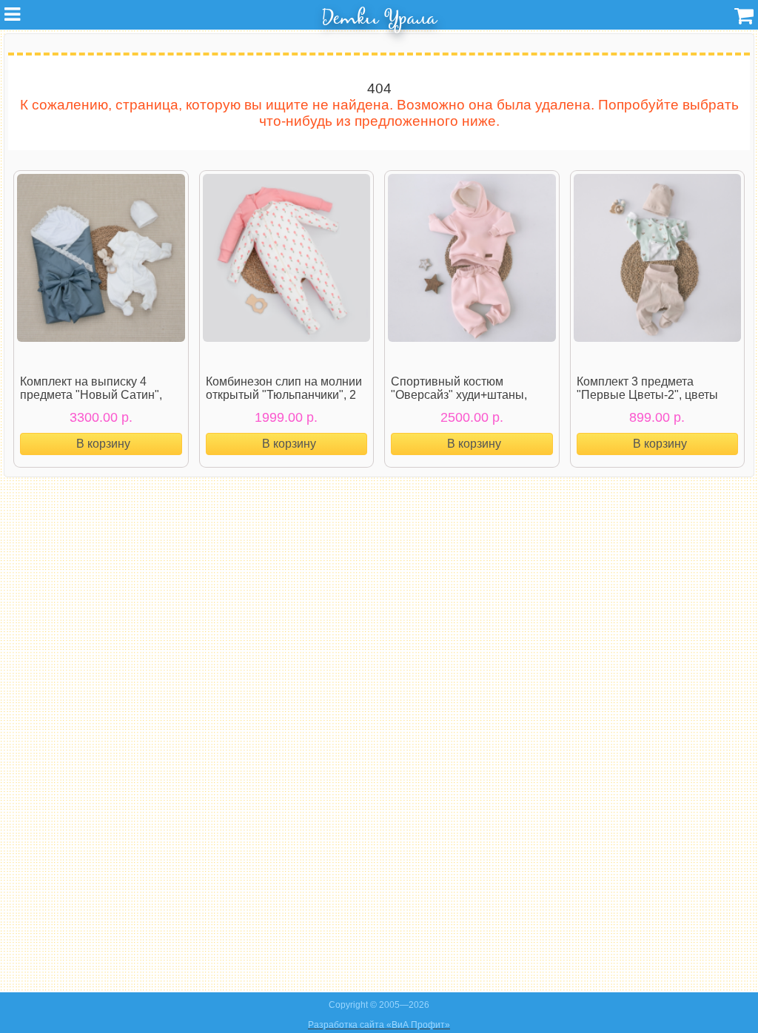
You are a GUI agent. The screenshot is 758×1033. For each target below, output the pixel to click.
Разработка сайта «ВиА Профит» (379, 1025)
